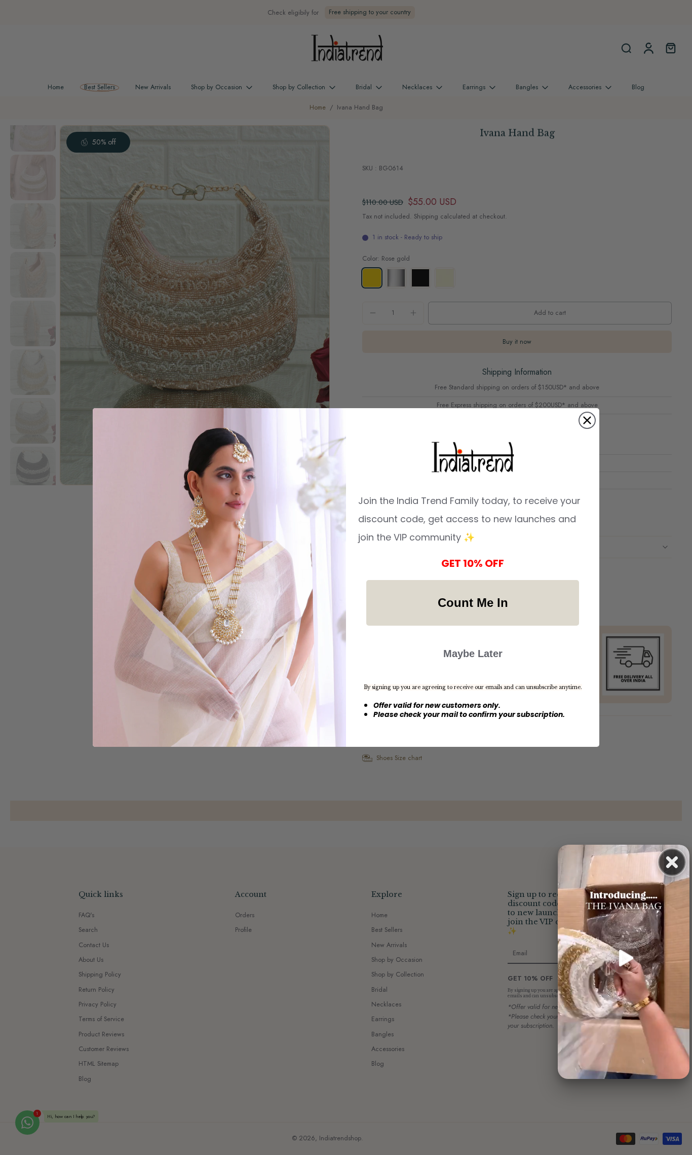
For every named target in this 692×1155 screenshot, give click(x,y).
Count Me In (473, 602)
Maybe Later (473, 653)
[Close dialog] (587, 420)
